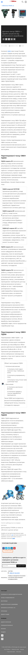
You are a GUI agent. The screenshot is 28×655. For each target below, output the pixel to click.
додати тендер (5, 614)
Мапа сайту (18, 651)
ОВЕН (9, 51)
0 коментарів (8, 550)
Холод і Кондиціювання (7, 597)
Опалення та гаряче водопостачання (11, 594)
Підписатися (21, 565)
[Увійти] (26, 2)
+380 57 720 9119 (14, 573)
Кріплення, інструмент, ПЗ (8, 607)
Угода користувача (11, 651)
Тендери (3, 632)
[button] (3, 39)
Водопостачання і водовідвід (9, 604)
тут (12, 535)
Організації (4, 611)
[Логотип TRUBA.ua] (13, 1)
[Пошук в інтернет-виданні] (22, 2)
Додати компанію (6, 622)
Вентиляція (4, 601)
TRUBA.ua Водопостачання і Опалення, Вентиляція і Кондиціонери (17, 577)
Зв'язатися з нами (15, 649)
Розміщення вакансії (7, 625)
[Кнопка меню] (2, 2)
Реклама (3, 628)
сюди (13, 538)
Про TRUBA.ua (7, 649)
